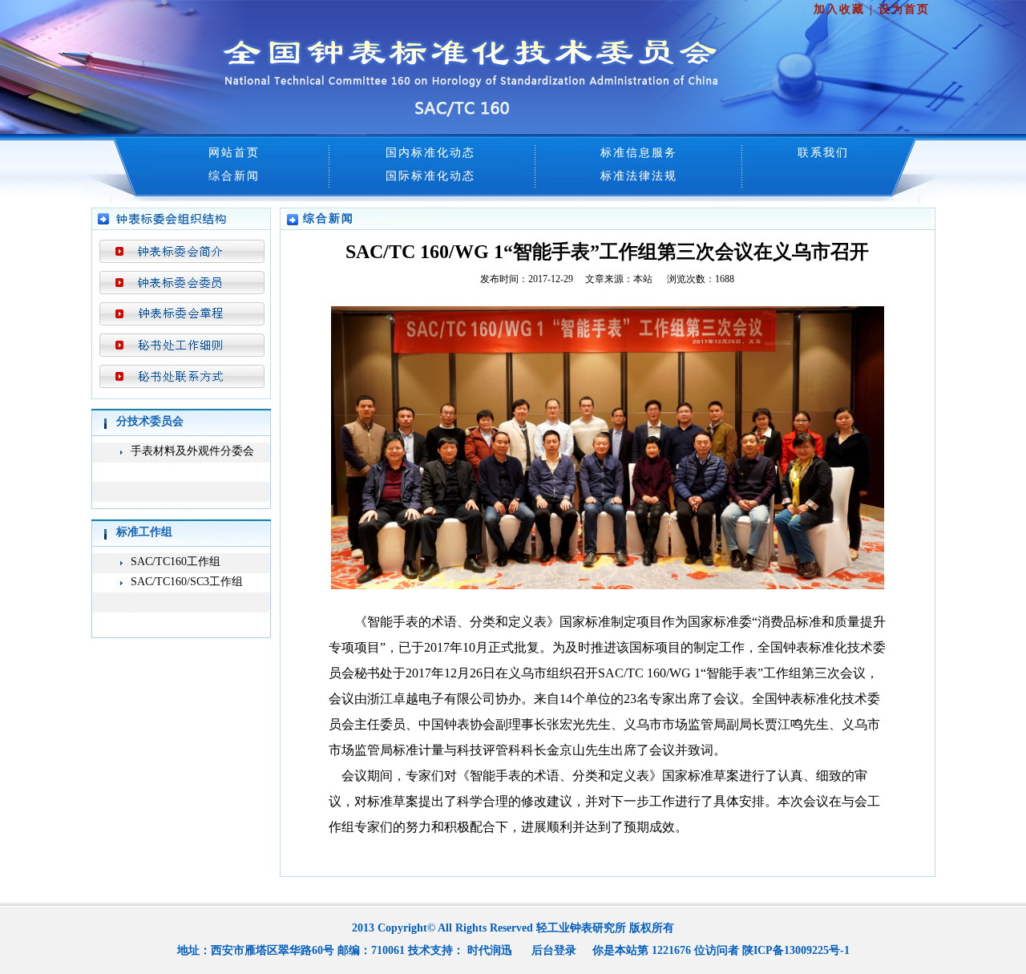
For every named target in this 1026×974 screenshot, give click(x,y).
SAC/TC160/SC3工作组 (187, 582)
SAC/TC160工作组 (175, 562)
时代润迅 (489, 950)
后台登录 (553, 950)
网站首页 (234, 153)
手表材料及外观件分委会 (192, 451)
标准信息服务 (638, 153)
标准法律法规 (638, 176)
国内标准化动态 (430, 153)
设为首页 (904, 9)
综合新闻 (234, 176)
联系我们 (823, 153)
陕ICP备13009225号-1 (796, 950)
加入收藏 (839, 9)
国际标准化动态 (430, 176)
